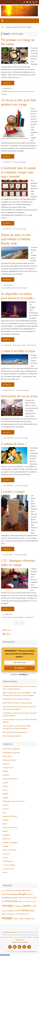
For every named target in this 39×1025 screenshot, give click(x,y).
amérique (17, 890)
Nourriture (7, 839)
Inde (14, 288)
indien (20, 901)
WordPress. (33, 952)
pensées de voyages (10, 842)
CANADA (6, 775)
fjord (35, 897)
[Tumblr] (33, 2)
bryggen (15, 898)
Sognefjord (11, 911)
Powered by (14, 674)
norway (16, 906)
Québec (5, 846)
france (9, 901)
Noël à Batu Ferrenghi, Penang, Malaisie (17, 703)
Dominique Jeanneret (10, 932)
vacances (21, 914)
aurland (27, 890)
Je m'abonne (19, 668)
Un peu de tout (31, 345)
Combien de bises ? (13, 443)
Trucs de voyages (20, 162)
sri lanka (23, 910)
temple (9, 914)
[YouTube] (30, 2)
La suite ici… (7, 83)
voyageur (27, 918)
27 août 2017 (7, 229)
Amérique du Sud (9, 760)
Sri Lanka (26, 91)
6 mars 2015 (7, 345)
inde (15, 901)
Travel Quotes (8, 861)
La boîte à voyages (13, 491)
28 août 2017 (7, 162)
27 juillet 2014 (7, 614)
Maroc (5, 824)
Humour (6, 809)
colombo (21, 898)
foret (3, 901)
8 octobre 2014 (8, 555)
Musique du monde (10, 827)
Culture (5, 783)
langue (24, 901)
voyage (7, 918)
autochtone (6, 894)
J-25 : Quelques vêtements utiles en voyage (18, 562)
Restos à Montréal (9, 850)
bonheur (30, 894)
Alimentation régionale (11, 749)
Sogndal (4, 911)
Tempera (25, 952)
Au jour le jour (7, 288)
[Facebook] (24, 2)
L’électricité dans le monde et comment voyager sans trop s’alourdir (18, 172)
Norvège (6, 835)
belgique (15, 894)
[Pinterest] (36, 2)
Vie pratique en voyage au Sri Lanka (18, 41)
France (5, 790)
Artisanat (6, 764)
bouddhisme (7, 897)
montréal (34, 901)
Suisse (5, 857)
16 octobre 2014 (8, 486)
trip (16, 914)
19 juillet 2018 (7, 88)
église (33, 918)
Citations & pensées (10, 779)
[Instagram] (27, 2)
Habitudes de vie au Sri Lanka (12, 91)
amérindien (9, 890)
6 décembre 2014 (8, 390)
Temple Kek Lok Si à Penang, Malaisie (16, 699)
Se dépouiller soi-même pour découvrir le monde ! (18, 295)
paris (21, 906)
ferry (31, 898)
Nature (5, 831)
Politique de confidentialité (19, 942)
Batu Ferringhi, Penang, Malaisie (15, 732)
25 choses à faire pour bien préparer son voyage (18, 102)
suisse (32, 910)
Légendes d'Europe (10, 816)
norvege (7, 905)
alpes (3, 890)
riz (32, 906)
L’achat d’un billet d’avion (18, 351)
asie (23, 890)
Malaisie (6, 820)
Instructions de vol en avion (19, 396)
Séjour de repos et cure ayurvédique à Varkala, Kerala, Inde (16, 238)
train (13, 914)
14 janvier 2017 (8, 285)
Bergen (5, 771)
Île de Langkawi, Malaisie (12, 736)
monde (28, 901)
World (5, 872)
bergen (23, 894)
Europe (5, 786)
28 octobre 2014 (8, 438)
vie (26, 914)
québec (27, 905)
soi (16, 911)
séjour (4, 914)
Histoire (6, 805)
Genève (5, 794)
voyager (15, 919)
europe (27, 897)
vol (28, 914)
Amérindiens (7, 756)
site (34, 906)
